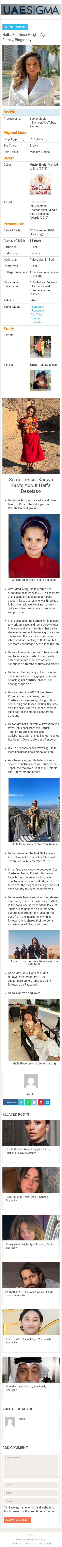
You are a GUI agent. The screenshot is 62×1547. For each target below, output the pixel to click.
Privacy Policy (45, 1543)
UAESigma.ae (22, 1540)
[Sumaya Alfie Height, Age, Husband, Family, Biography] (31, 1227)
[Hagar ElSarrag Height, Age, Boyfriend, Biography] (31, 1180)
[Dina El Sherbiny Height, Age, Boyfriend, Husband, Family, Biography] (31, 1133)
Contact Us (30, 1543)
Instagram (37, 306)
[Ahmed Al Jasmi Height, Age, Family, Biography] (31, 1370)
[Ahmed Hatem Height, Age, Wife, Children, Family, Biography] (31, 1275)
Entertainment (17, 27)
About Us (17, 1543)
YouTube (36, 314)
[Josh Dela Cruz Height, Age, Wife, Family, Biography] (31, 1322)
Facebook (37, 310)
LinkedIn (36, 322)
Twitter (35, 318)
